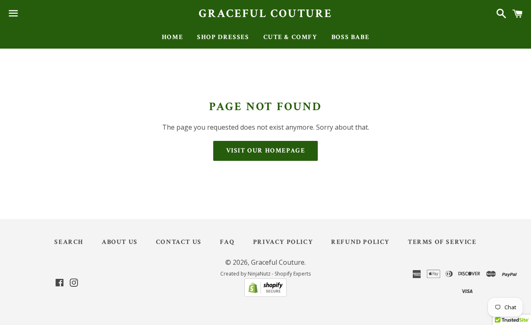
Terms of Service (442, 242)
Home (172, 37)
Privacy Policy (283, 242)
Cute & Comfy (290, 37)
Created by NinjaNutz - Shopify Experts (265, 273)
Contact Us (179, 242)
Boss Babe (350, 37)
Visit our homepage (265, 150)
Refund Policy (360, 242)
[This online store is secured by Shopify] (265, 294)
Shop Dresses (223, 37)
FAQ (227, 242)
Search (68, 242)
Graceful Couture (265, 13)
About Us (120, 242)
